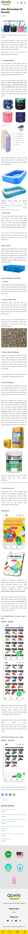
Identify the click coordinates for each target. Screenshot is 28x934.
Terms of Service (7, 926)
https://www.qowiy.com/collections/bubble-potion (13, 724)
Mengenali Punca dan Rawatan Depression (12, 833)
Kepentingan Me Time (6, 838)
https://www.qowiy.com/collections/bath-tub (12, 205)
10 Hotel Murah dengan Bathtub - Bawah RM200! (13, 814)
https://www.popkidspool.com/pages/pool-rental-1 (13, 789)
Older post (5, 799)
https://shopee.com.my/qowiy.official (10, 209)
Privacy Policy (14, 926)
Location (14, 912)
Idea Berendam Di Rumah (7, 809)
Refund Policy (22, 926)
